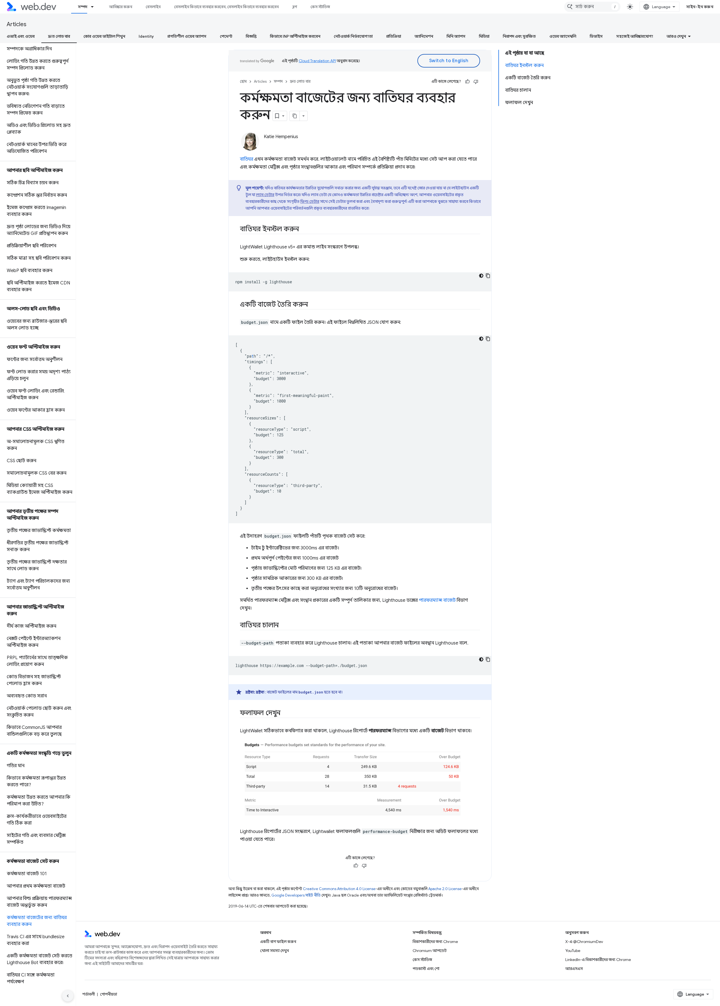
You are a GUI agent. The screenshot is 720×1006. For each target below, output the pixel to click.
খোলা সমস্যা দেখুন (274, 950)
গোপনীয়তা (108, 994)
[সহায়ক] (467, 81)
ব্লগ (294, 6)
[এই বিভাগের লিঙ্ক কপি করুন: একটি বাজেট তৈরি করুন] (313, 305)
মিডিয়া (484, 36)
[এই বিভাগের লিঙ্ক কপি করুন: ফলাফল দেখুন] (285, 713)
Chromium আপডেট (430, 950)
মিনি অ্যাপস (456, 36)
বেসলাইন (153, 6)
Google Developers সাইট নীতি (296, 895)
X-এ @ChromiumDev (584, 941)
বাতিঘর (246, 159)
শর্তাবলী (88, 994)
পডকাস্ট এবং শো (426, 968)
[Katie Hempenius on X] (267, 146)
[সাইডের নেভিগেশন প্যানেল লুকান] (67, 995)
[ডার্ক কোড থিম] (481, 275)
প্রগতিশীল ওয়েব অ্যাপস (186, 36)
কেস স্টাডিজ (320, 6)
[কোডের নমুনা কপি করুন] (488, 275)
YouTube (572, 950)
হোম (243, 81)
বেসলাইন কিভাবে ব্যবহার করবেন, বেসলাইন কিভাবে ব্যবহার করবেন (226, 6)
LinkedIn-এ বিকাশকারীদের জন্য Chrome (598, 959)
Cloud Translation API (317, 60)
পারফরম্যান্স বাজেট (437, 600)
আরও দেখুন (676, 36)
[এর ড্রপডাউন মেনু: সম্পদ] (94, 6)
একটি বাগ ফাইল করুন (278, 941)
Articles (16, 24)
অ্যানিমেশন (424, 36)
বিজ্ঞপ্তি (251, 36)
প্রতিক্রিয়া (393, 36)
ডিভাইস (596, 36)
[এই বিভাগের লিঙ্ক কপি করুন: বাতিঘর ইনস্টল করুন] (304, 229)
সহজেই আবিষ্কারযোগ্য (634, 36)
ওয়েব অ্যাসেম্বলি (562, 36)
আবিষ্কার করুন (120, 6)
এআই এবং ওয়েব (21, 36)
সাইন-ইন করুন (699, 6)
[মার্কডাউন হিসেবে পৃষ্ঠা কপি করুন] (295, 116)
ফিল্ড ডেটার (309, 201)
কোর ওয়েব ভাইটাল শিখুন (104, 36)
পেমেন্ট (226, 36)
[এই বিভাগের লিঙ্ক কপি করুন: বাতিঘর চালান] (284, 625)
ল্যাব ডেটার (265, 194)
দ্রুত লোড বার (59, 36)
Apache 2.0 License (445, 888)
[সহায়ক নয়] (476, 81)
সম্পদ (82, 6)
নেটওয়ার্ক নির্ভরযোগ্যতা (353, 36)
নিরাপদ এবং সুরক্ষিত (519, 36)
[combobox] (592, 7)
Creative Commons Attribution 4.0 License (339, 888)
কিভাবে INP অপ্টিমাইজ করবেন (295, 36)
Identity (146, 36)
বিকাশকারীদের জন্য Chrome (435, 941)
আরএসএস (574, 968)
